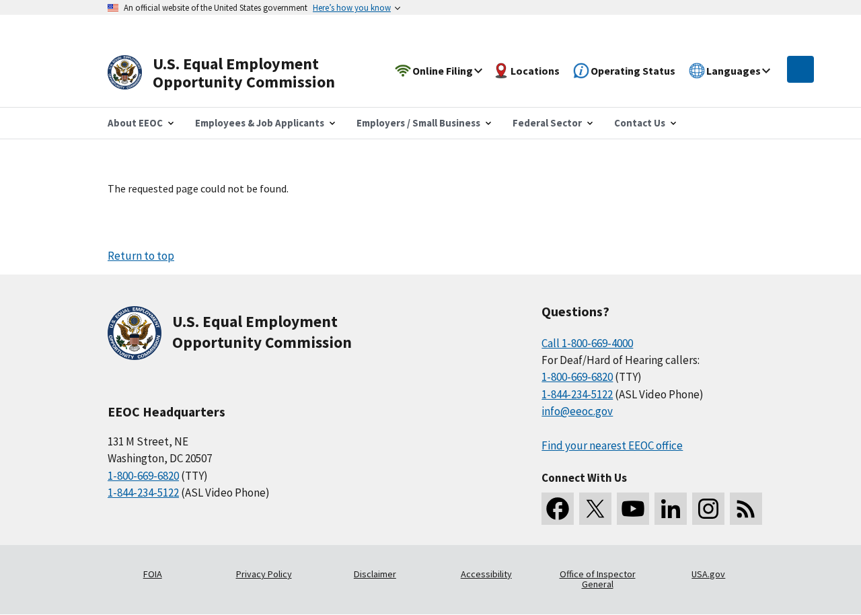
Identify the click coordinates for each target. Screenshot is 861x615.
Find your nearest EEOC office (612, 445)
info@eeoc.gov (577, 411)
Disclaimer (375, 574)
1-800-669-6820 (143, 475)
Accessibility (486, 574)
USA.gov (708, 574)
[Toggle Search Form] (800, 69)
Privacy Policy (264, 574)
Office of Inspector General (598, 579)
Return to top (141, 255)
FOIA (152, 574)
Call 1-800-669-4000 (587, 343)
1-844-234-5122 (143, 492)
